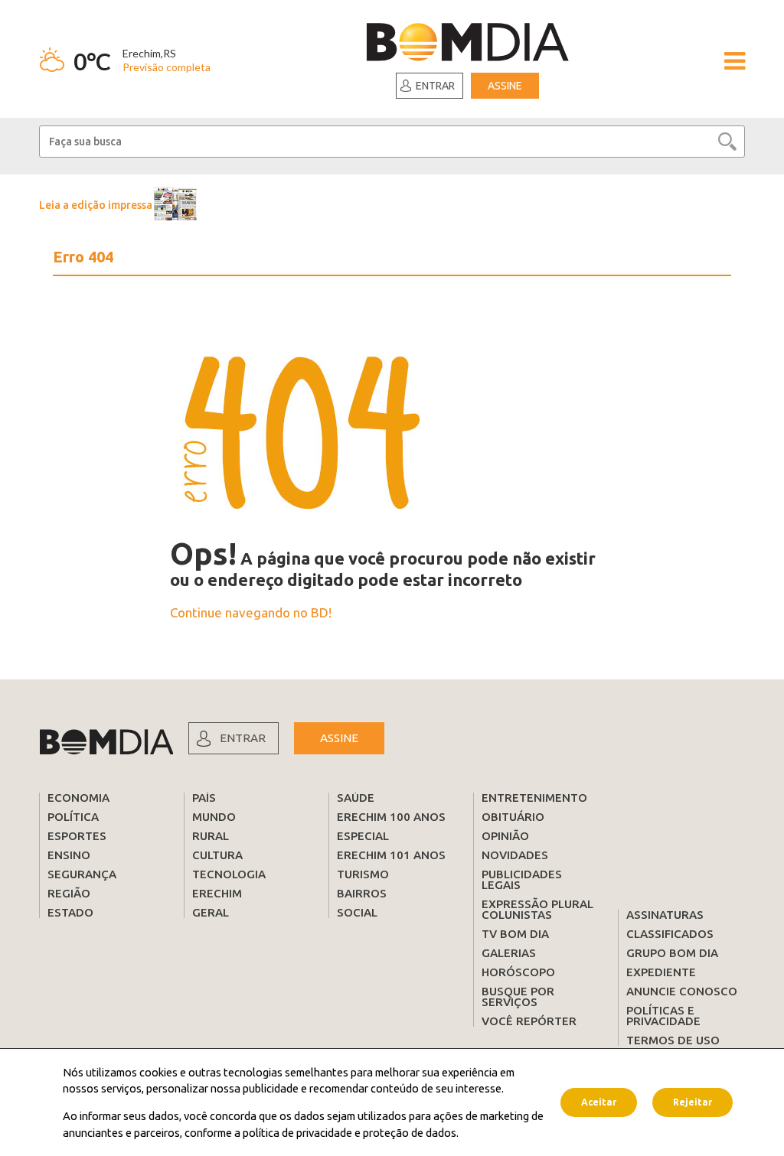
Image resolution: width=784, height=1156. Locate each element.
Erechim (217, 893)
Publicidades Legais (522, 879)
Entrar (435, 86)
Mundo (214, 816)
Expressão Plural (537, 903)
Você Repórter (529, 1020)
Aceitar (598, 1102)
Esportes (76, 835)
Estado (70, 912)
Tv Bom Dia (515, 933)
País (204, 797)
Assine (505, 86)
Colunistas (517, 914)
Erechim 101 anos (391, 854)
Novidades (515, 854)
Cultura (217, 854)
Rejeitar (692, 1102)
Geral (210, 912)
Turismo (363, 874)
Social (357, 912)
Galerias (509, 952)
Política (73, 816)
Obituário (513, 816)
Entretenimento (534, 797)
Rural (210, 835)
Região (68, 893)
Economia (78, 797)
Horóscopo (518, 972)
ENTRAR (243, 737)
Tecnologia (229, 874)
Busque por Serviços (518, 996)
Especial (363, 835)
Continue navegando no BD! (251, 612)
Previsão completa (166, 66)
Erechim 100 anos (391, 816)
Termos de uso (673, 1040)
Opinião (505, 835)
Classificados (670, 933)
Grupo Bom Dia (672, 952)
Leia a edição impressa (95, 205)
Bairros (362, 893)
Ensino (68, 854)
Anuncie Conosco (681, 991)
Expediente (661, 972)
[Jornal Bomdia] (467, 44)
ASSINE (339, 737)
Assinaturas (665, 914)
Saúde (355, 797)
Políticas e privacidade (663, 1015)
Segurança (81, 874)
